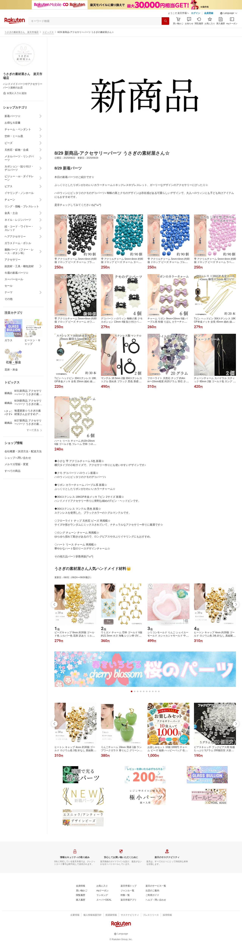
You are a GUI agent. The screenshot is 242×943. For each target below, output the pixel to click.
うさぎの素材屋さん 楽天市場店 (22, 32)
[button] (228, 13)
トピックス (48, 32)
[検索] (165, 21)
